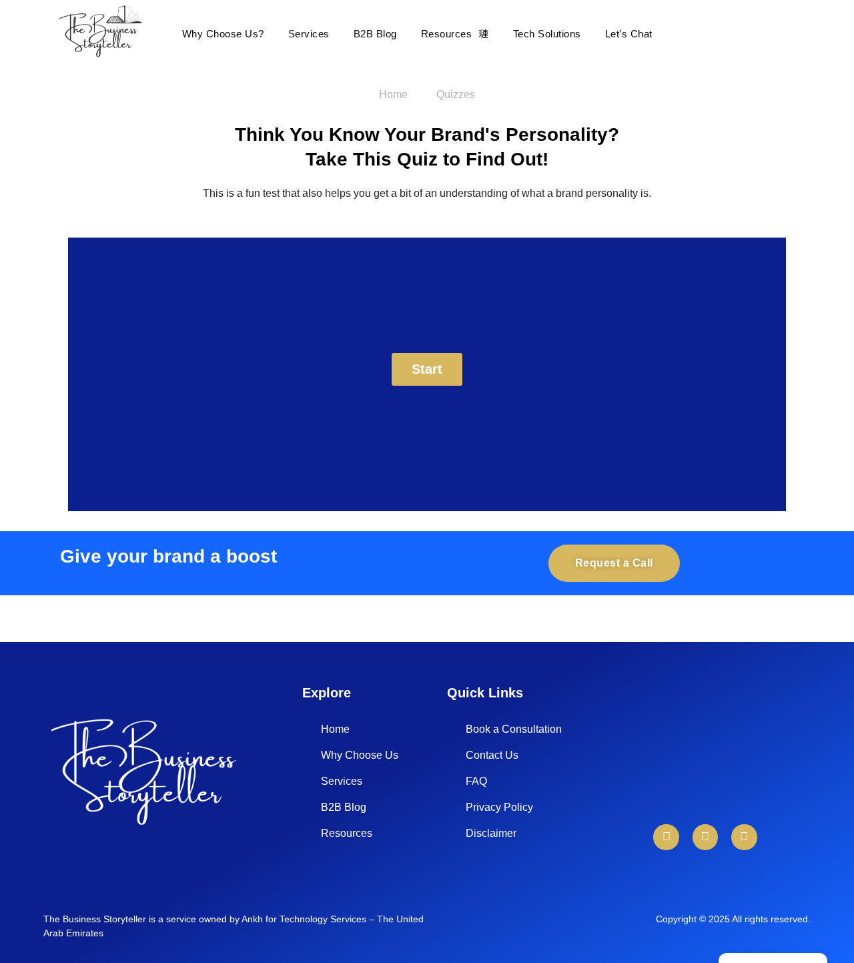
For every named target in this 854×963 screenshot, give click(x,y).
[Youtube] (705, 837)
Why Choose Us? (223, 33)
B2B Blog (375, 33)
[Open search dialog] (794, 33)
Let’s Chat (629, 33)
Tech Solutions (547, 33)
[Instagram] (744, 837)
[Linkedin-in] (666, 837)
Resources (446, 33)
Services (309, 33)
